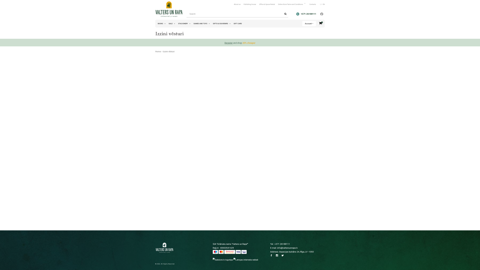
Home (158, 51)
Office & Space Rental (267, 4)
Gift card (238, 23)
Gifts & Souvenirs (220, 23)
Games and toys (201, 23)
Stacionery (183, 23)
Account (308, 24)
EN (324, 4)
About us (237, 4)
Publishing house (250, 4)
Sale (171, 23)
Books (160, 23)
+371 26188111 (282, 244)
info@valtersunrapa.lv (287, 248)
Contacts (312, 4)
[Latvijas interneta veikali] (246, 259)
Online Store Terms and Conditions (290, 4)
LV (321, 4)
